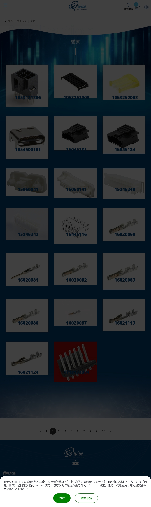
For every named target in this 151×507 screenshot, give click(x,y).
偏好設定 (86, 498)
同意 (62, 498)
